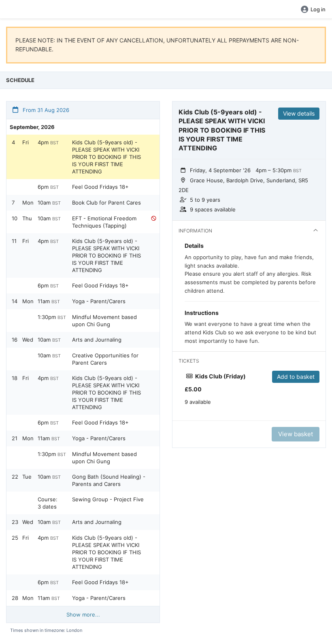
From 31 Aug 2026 (45, 110)
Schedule (20, 80)
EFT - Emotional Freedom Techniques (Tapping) (104, 222)
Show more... (83, 614)
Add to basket (296, 376)
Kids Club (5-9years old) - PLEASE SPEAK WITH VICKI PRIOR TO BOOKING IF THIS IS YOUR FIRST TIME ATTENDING (106, 157)
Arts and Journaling (96, 339)
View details (299, 113)
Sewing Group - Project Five (108, 499)
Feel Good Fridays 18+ (100, 187)
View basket (295, 434)
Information (195, 231)
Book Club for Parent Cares (106, 202)
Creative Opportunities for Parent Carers (105, 359)
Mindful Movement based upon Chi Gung (104, 320)
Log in (318, 9)
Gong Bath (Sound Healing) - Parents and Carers (108, 480)
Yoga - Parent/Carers (99, 301)
